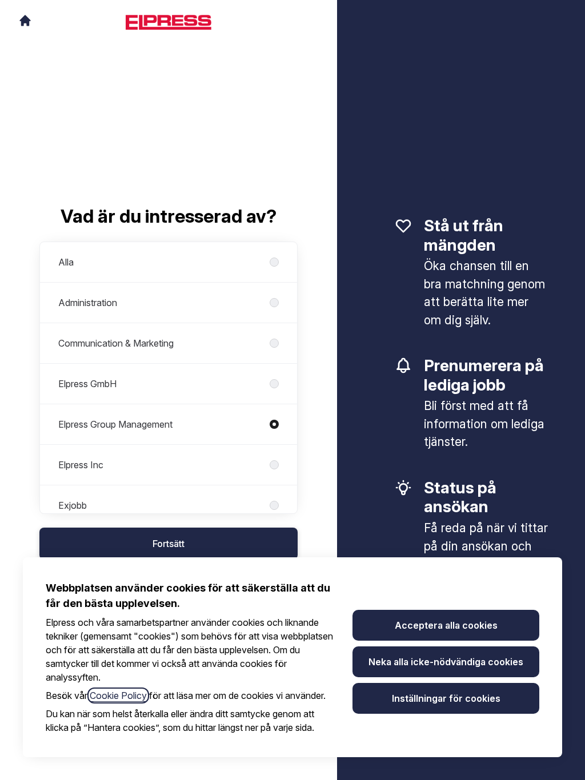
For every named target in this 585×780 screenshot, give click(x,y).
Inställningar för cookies (446, 698)
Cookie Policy (118, 695)
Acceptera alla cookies (446, 625)
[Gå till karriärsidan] (25, 20)
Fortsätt (169, 543)
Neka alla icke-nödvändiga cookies (445, 662)
